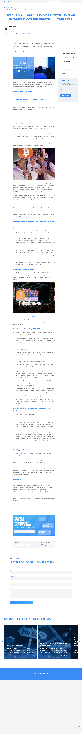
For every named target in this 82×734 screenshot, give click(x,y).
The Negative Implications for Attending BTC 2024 (67, 67)
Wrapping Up (64, 73)
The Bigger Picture (65, 70)
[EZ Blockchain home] (8, 1)
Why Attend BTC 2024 (66, 48)
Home (5, 9)
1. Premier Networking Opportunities (69, 50)
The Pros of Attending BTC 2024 (68, 64)
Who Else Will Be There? (66, 61)
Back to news (41, 674)
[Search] (60, 2)
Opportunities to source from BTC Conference (68, 58)
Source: (34, 316)
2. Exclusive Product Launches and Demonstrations (68, 54)
